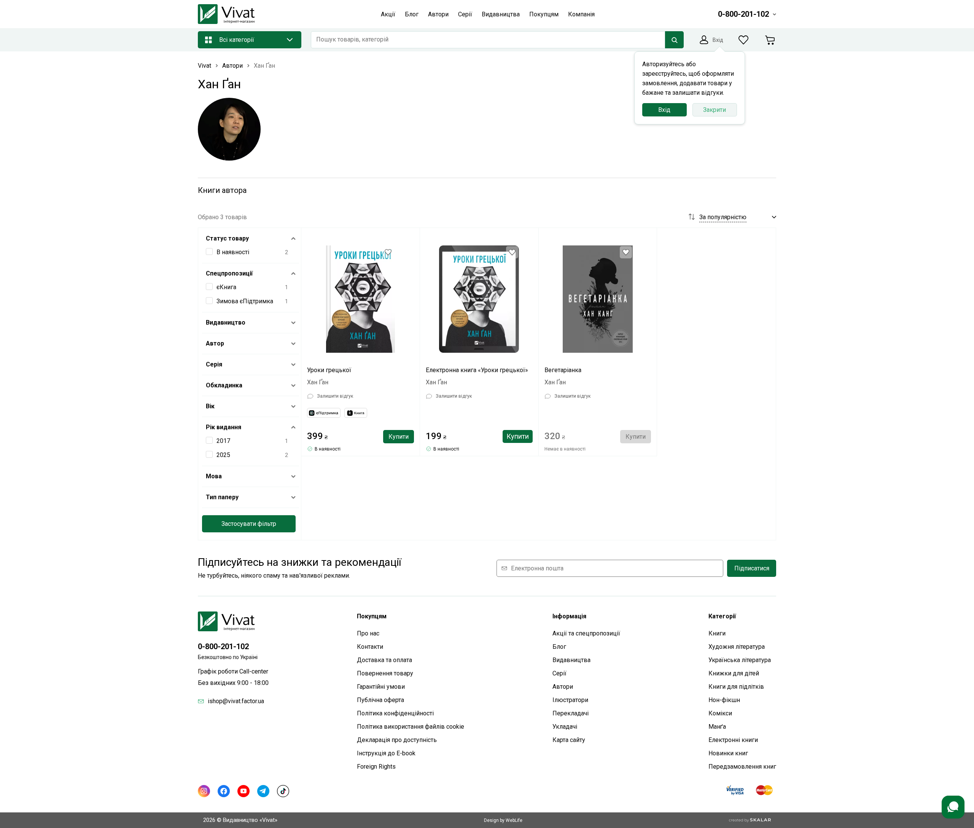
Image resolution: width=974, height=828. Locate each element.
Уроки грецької (329, 370)
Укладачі (564, 726)
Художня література (736, 646)
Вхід (664, 109)
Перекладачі (570, 713)
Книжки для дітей (733, 673)
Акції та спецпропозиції (586, 633)
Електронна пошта (537, 568)
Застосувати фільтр (248, 523)
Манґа (717, 726)
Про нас (368, 633)
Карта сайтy (568, 740)
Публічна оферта (380, 700)
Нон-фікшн (724, 700)
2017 (223, 440)
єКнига (226, 287)
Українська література (739, 660)
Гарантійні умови (381, 686)
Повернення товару (385, 673)
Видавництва (571, 660)
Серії (559, 673)
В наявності (232, 252)
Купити (398, 436)
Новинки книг (728, 753)
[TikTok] (283, 791)
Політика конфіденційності (395, 713)
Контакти (370, 646)
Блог (559, 646)
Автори (562, 686)
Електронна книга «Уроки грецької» (477, 370)
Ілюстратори (570, 700)
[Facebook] (224, 791)
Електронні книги (733, 740)
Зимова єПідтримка (244, 301)
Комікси (720, 713)
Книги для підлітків (736, 686)
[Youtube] (243, 791)
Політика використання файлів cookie (410, 726)
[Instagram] (204, 791)
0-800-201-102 (223, 646)
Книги (717, 633)
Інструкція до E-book (386, 753)
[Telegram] (263, 791)
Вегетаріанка (562, 370)
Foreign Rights (376, 766)
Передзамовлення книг (742, 766)
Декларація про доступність (397, 740)
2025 (223, 455)
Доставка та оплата (384, 660)
